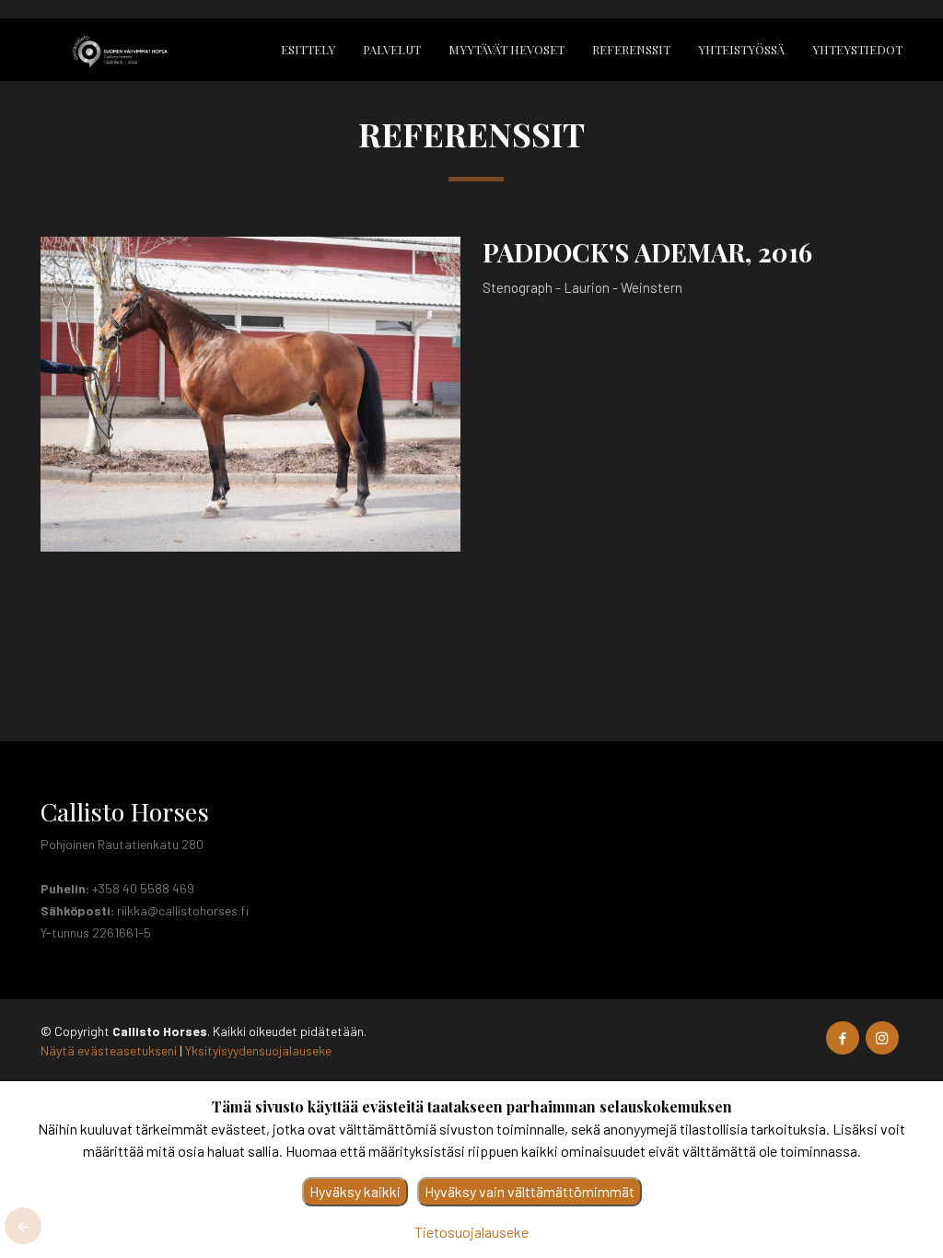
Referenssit (631, 49)
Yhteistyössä (741, 49)
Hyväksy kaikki (355, 1191)
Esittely (308, 49)
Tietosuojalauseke (471, 1232)
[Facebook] (842, 1037)
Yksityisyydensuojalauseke (258, 1050)
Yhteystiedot (857, 49)
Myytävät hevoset (506, 49)
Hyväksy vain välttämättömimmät (529, 1191)
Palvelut (392, 49)
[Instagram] (882, 1037)
